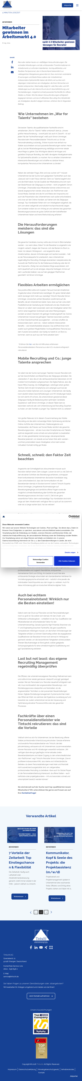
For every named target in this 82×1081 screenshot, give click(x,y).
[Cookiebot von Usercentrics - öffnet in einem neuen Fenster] (70, 516)
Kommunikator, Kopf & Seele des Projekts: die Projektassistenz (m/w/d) (59, 862)
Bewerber (7, 22)
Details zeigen (70, 552)
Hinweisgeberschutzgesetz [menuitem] (48, 1069)
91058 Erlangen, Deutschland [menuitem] (14, 961)
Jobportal (67, 5)
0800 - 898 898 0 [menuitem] (10, 969)
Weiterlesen (18, 896)
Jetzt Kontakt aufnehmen (39, 996)
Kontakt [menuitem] (41, 1073)
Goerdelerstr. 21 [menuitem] (9, 958)
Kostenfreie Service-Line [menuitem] (13, 966)
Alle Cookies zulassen (67, 561)
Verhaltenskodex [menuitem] (67, 1069)
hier (30, 344)
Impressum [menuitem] (12, 1069)
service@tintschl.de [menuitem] (11, 977)
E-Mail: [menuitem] (6, 974)
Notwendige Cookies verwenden (40, 561)
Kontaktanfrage (29, 793)
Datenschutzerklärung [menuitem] (27, 1069)
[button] (30, 912)
